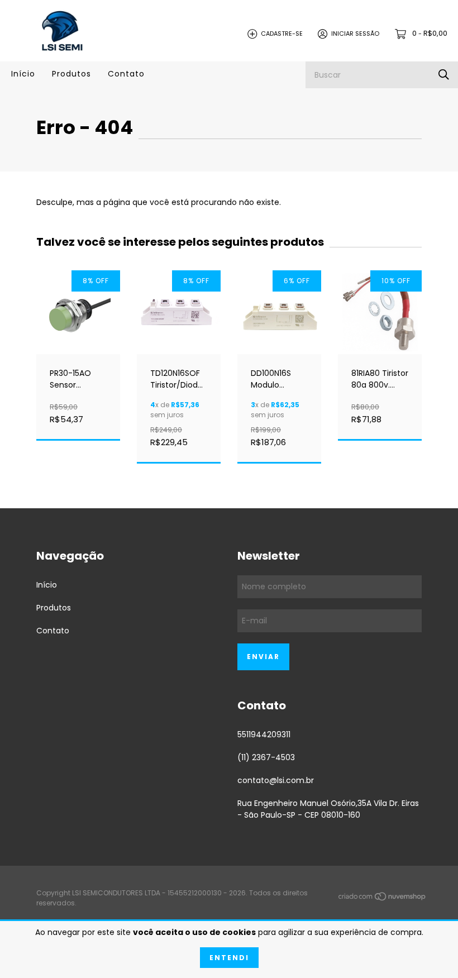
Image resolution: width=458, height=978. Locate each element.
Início (23, 73)
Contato (126, 73)
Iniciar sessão (355, 33)
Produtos (71, 73)
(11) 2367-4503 (266, 757)
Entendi (229, 957)
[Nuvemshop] (382, 898)
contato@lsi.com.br (275, 780)
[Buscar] (444, 74)
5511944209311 (263, 734)
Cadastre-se (282, 33)
